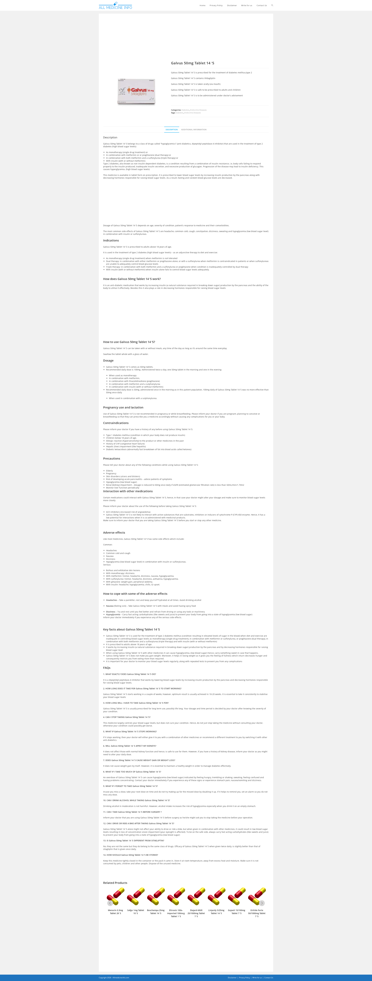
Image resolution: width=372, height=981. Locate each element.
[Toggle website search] (272, 5)
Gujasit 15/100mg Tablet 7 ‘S (216, 912)
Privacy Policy (244, 977)
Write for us (257, 977)
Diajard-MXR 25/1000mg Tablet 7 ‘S (176, 913)
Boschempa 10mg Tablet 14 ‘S (256, 912)
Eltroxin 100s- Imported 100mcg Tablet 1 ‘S (155, 913)
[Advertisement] (186, 39)
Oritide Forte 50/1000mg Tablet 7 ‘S (236, 913)
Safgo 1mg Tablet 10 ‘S (115, 912)
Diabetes (185, 110)
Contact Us (268, 977)
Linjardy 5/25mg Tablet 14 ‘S (196, 912)
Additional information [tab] (193, 129)
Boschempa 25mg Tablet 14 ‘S (135, 912)
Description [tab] (172, 129)
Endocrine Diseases (198, 110)
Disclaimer (232, 977)
